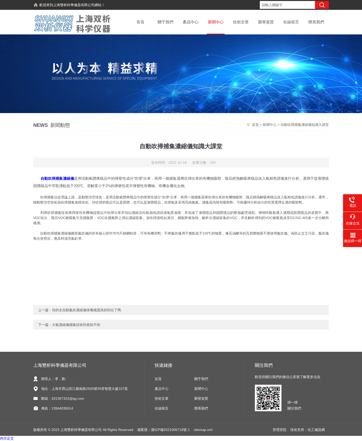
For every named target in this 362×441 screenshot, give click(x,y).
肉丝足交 (7, 438)
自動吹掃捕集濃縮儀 (57, 178)
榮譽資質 (266, 22)
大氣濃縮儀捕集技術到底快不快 (76, 325)
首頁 (140, 22)
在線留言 (291, 22)
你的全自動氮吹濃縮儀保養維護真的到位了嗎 (86, 310)
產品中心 (190, 22)
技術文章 (241, 22)
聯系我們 (316, 22)
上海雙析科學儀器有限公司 (74, 5)
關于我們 (165, 22)
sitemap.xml (203, 430)
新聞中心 (216, 22)
